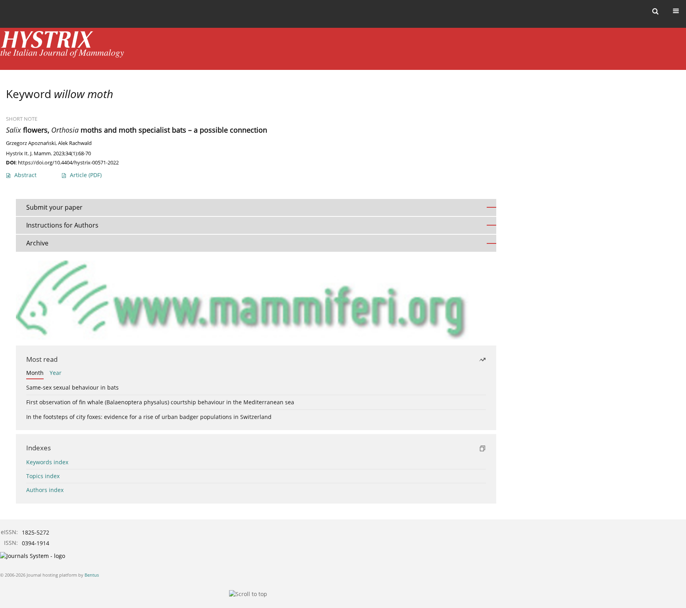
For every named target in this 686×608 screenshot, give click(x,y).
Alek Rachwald (75, 143)
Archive (37, 243)
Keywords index (47, 462)
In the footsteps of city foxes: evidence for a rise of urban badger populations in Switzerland (149, 417)
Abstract (25, 175)
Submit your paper (54, 207)
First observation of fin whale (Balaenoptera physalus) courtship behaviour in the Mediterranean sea (160, 402)
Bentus (92, 575)
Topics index (43, 476)
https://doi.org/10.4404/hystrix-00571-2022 (68, 162)
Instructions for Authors (62, 225)
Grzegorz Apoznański (31, 143)
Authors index (45, 490)
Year (56, 372)
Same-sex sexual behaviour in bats (72, 387)
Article (86, 175)
